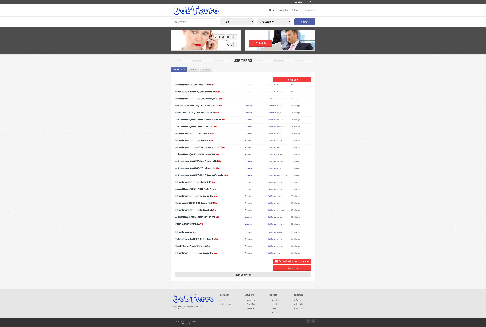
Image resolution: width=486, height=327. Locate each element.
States (193, 69)
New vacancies (179, 69)
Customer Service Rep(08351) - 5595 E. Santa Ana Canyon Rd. (199, 175)
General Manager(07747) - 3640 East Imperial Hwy (195, 112)
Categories (206, 69)
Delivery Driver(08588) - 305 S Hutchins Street (193, 210)
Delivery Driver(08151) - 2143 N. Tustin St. (192, 140)
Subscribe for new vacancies (293, 261)
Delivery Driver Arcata (183, 232)
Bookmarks (311, 2)
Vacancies (283, 10)
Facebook (300, 308)
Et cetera (248, 85)
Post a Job (298, 2)
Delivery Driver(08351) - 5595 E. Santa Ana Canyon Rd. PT (198, 147)
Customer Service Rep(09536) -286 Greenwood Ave (195, 91)
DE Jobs (274, 312)
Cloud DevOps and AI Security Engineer (190, 246)
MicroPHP (186, 324)
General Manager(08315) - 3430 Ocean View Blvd (194, 203)
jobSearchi (185, 309)
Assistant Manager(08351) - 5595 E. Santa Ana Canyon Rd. (198, 119)
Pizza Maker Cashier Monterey (187, 223)
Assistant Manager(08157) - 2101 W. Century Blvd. (195, 154)
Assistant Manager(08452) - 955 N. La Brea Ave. (194, 126)
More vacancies (243, 274)
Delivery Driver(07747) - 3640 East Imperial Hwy (194, 196)
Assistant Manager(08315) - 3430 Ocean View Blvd (195, 216)
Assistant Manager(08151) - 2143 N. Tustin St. (193, 189)
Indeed (274, 304)
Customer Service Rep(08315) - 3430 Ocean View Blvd (196, 161)
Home (272, 10)
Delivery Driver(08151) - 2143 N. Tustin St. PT (193, 182)
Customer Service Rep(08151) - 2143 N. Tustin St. (195, 239)
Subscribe (296, 10)
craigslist (275, 300)
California (272, 99)
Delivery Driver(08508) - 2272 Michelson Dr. (192, 133)
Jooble (274, 308)
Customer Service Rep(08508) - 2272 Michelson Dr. (195, 168)
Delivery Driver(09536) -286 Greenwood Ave (192, 84)
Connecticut (273, 85)
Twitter (299, 300)
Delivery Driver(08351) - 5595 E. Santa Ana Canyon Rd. (196, 98)
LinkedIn (299, 304)
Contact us (310, 10)
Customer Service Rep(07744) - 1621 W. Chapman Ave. (196, 105)
